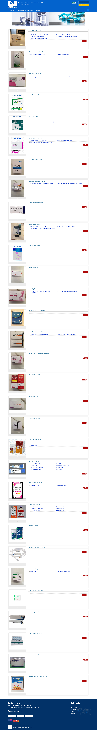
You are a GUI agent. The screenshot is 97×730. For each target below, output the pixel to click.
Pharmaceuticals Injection (36, 159)
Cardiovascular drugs (35, 482)
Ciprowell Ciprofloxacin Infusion (63, 54)
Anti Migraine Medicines (36, 202)
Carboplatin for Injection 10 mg (37, 508)
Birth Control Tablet (34, 246)
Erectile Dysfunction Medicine (38, 676)
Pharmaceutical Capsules (37, 310)
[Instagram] (11, 720)
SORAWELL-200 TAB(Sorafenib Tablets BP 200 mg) (66, 36)
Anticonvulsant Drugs (35, 633)
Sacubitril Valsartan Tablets (37, 332)
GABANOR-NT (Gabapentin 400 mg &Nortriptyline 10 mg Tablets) (42, 142)
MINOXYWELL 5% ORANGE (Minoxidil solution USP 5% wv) (42, 122)
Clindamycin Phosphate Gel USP (37, 467)
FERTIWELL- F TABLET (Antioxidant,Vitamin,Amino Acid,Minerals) (40, 292)
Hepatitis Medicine (34, 418)
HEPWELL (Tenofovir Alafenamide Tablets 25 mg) (40, 34)
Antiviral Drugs (33, 569)
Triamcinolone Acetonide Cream (62, 465)
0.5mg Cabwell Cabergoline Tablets (63, 34)
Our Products (29, 10)
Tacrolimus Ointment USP (36, 463)
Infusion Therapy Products (37, 547)
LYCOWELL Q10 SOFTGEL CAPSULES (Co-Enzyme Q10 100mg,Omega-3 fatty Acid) (41, 77)
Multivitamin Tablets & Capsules (39, 353)
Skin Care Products (34, 461)
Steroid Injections (33, 445)
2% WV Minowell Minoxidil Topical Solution (38, 226)
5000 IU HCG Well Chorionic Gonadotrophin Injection (41, 78)
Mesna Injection (34, 506)
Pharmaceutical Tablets (36, 30)
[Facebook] (9, 720)
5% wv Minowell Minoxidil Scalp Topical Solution (66, 226)
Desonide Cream (59, 463)
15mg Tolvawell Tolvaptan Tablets (37, 36)
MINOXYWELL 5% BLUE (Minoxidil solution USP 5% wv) (41, 119)
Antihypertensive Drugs (36, 590)
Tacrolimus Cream (59, 467)
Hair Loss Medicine (35, 224)
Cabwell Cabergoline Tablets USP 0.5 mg (39, 38)
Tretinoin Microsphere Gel (36, 469)
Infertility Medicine (34, 289)
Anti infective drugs (35, 439)
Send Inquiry (85, 4)
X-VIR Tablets (32, 443)
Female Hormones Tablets (37, 181)
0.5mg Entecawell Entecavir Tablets (63, 571)
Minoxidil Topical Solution (36, 375)
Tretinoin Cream (59, 469)
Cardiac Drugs (33, 396)
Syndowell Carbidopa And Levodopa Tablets (38, 140)
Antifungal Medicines (35, 612)
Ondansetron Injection (60, 506)
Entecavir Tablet (33, 571)
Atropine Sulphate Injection (62, 485)
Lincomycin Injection (60, 443)
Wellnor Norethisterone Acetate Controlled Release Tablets (41, 183)
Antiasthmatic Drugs (35, 655)
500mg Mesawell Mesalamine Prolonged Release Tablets (67, 32)
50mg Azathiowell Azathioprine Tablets (38, 32)
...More (84, 40)
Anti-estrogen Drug (35, 95)
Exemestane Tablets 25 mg (36, 510)
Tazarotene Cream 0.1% (35, 471)
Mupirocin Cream (34, 465)
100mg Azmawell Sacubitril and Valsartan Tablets (66, 334)
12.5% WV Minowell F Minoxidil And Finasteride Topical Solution (67, 120)
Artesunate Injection (60, 510)
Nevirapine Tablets (60, 442)
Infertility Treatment (35, 73)
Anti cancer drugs (34, 504)
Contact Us (38, 10)
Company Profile (21, 10)
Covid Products (34, 526)
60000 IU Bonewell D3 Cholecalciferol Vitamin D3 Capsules (68, 356)
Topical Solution (33, 116)
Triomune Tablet (33, 442)
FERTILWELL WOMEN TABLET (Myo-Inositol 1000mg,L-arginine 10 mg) (67, 77)
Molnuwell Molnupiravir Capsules (36, 573)
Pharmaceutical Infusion (36, 52)
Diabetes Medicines (35, 267)
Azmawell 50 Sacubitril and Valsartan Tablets (39, 334)
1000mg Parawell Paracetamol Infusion (37, 54)
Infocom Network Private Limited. (27, 727)
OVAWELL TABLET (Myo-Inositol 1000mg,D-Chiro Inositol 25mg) (69, 183)
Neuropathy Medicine (35, 138)
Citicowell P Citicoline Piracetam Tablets (64, 140)
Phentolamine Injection (34, 485)
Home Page (12, 10)
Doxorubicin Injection (60, 508)
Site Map (73, 713)
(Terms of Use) (36, 725)
